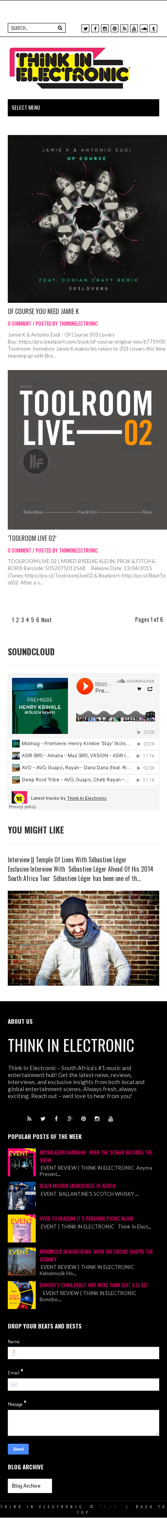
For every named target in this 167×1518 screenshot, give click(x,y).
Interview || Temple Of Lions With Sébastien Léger (67, 859)
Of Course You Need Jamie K (43, 311)
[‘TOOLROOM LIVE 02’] (87, 450)
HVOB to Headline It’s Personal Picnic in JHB (86, 1218)
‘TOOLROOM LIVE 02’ (32, 538)
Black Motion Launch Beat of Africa (77, 1186)
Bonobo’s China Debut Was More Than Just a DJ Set (94, 1285)
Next (46, 619)
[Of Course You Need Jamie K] (87, 219)
